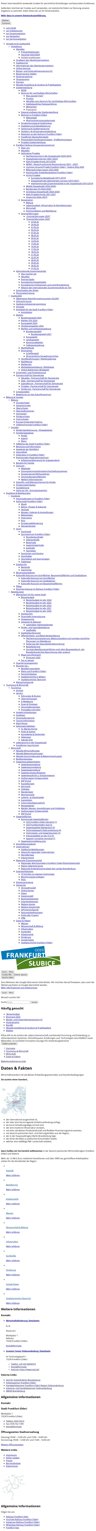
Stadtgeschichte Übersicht (33, 679)
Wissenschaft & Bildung (32, 926)
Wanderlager (27, 792)
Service (19, 693)
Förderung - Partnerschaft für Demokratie (40, 389)
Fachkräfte (26, 931)
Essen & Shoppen (29, 704)
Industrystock (27, 857)
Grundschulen (23, 402)
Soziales (15, 427)
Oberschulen (22, 408)
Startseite (10, 1048)
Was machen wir (28, 274)
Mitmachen (31, 106)
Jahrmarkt (25, 786)
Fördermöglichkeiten (26, 485)
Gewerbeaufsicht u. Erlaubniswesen (38, 775)
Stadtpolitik (16, 295)
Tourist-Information (25, 720)
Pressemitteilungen (30, 52)
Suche (4, 1002)
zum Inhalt (11, 28)
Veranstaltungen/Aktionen (33, 476)
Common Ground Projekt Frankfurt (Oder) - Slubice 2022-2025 (55, 167)
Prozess (30, 98)
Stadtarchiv (21, 564)
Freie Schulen (22, 419)
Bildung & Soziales (14, 397)
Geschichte (26, 570)
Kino (23, 520)
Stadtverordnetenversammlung (31, 304)
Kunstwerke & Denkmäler (33, 734)
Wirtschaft (31, 208)
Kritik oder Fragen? (30, 915)
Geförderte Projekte (30, 153)
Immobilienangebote (26, 844)
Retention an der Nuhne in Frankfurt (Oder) (41, 134)
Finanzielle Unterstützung (33, 616)
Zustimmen (6, 23)
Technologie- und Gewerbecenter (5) (43, 833)
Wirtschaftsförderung (22, 1320)
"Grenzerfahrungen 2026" (38, 219)
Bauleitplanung (33, 646)
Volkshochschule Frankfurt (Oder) (32, 424)
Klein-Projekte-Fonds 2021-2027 (41, 194)
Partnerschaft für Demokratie (30, 375)
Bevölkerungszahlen (30, 668)
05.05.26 (35, 230)
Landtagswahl (32, 339)
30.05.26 (35, 265)
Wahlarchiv (26, 364)
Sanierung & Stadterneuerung (35, 128)
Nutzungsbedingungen (32, 912)
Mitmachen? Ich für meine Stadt (31, 594)
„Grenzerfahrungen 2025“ (38, 216)
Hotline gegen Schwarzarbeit (34, 778)
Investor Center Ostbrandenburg (28, 1351)
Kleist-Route (21, 723)
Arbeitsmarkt (27, 934)
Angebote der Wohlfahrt (27, 449)
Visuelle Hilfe (7, 975)
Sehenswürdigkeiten (25, 726)
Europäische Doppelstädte (33, 282)
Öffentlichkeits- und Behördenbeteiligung (40, 635)
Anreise (19, 690)
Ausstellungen (27, 783)
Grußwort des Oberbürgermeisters (32, 60)
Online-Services (23, 68)
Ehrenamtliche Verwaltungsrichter (42, 356)
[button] (13, 1101)
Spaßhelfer (31, 630)
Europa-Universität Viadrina (29, 422)
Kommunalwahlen (34, 342)
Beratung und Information (28, 446)
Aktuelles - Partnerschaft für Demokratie (40, 378)
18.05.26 (35, 252)
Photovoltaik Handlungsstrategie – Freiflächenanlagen (46, 139)
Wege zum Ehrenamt (31, 655)
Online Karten (27, 890)
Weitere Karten (28, 904)
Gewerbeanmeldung (30, 764)
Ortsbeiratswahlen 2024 (32, 326)
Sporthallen (26, 556)
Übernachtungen (29, 698)
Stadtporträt (22, 63)
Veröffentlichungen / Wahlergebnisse (38, 359)
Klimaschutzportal (24, 682)
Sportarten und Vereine (32, 553)
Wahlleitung (26, 361)
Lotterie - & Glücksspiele (32, 797)
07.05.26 (35, 232)
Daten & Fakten (23, 920)
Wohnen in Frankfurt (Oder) (34, 115)
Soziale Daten (27, 940)
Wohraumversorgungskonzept (40, 120)
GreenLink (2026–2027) (36, 197)
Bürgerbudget (27, 597)
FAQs (23, 879)
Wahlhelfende (27, 348)
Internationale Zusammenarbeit (31, 271)
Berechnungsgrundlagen (32, 876)
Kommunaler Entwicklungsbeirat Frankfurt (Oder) (49, 172)
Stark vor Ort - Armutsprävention (31, 490)
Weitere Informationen (31, 479)
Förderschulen (23, 416)
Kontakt (10, 1061)
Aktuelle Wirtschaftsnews (28, 750)
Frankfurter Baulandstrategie (34, 137)
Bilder (3, 1061)
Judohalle (30, 548)
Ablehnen (5, 20)
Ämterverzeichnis (24, 76)
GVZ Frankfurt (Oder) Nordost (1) (41, 822)
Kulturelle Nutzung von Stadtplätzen (38, 581)
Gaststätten (26, 800)
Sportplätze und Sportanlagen (35, 559)
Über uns (25, 147)
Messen (24, 923)
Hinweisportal (27, 619)
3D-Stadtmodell (28, 887)
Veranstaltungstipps (30, 707)
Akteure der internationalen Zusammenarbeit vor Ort (46, 287)
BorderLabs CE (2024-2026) (38, 189)
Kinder (24, 435)
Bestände (25, 567)
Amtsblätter (26, 312)
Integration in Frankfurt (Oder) (30, 454)
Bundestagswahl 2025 (31, 317)
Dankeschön (27, 613)
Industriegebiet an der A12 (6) (40, 835)
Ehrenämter (26, 350)
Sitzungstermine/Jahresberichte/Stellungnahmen (44, 471)
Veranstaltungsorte (25, 718)
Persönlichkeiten (29, 674)
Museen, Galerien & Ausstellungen (37, 512)
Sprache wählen (8, 978)
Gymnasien (21, 413)
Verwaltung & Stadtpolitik (18, 43)
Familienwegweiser (25, 433)
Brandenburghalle (34, 537)
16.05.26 (35, 246)
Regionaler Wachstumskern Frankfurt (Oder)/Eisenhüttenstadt (50, 863)
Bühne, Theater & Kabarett (33, 507)
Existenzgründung (24, 882)
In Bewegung (27, 701)
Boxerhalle (31, 542)
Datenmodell (27, 896)
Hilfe (23, 918)
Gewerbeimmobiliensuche (33, 841)
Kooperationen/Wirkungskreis (35, 474)
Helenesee (26, 737)
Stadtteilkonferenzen (31, 633)
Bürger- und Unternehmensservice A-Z (34, 71)
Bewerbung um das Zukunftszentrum (33, 394)
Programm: (31, 109)
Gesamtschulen (23, 405)
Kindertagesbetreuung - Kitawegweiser (34, 430)
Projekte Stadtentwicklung (33, 142)
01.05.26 (35, 227)
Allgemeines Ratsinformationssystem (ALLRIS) (37, 298)
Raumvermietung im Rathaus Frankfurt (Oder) (37, 589)
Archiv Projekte (33, 175)
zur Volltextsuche (14, 30)
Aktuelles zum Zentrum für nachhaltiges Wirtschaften (51, 101)
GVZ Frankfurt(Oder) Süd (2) (39, 824)
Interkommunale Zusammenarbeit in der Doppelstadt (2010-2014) (62, 183)
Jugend (24, 438)
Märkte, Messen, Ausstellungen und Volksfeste (43, 808)
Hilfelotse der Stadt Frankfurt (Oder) (33, 443)
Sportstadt (26, 531)
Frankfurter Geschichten (27, 745)
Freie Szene (26, 517)
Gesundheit (21, 452)
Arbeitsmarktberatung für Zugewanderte (40, 460)
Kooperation (27, 200)
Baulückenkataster (29, 898)
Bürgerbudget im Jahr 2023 (38, 602)
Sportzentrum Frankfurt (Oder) (35, 534)
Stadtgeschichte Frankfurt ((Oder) (36, 942)
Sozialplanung (22, 487)
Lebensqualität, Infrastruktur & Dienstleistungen (49, 205)
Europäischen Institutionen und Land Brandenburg (45, 285)
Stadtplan (20, 715)
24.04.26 (35, 224)
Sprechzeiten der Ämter (27, 290)
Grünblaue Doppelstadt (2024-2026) (43, 191)
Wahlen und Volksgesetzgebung (36, 328)
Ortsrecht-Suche (24, 301)
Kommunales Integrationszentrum (32, 457)
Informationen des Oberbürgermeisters (35, 65)
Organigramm (22, 79)
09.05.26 (35, 238)
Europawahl (31, 337)
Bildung (29, 202)
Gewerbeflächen (23, 816)
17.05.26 (35, 249)
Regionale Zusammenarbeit (29, 860)
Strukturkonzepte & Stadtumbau (36, 123)
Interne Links (20, 1061)
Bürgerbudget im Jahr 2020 (38, 611)
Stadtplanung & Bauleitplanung (35, 126)
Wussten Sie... (22, 665)
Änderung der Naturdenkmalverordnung (45, 644)
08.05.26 (35, 235)
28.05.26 (35, 260)
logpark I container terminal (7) (40, 838)
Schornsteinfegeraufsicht (33, 803)
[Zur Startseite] (31, 969)
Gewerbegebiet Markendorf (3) (40, 827)
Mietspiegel (31, 117)
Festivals (25, 509)
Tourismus (16, 687)
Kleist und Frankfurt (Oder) (33, 671)
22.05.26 (35, 257)
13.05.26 (35, 243)
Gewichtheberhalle (35, 545)
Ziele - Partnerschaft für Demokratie (38, 380)
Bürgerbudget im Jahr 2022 (38, 605)
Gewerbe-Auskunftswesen (33, 772)
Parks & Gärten (28, 731)
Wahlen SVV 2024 (29, 320)
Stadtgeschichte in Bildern (33, 676)
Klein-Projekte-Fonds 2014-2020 (41, 161)
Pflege (19, 586)
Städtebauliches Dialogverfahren (41, 104)
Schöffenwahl (32, 353)
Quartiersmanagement (27, 663)
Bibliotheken (27, 515)
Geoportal (21, 885)
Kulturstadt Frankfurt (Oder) (29, 501)
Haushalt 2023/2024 (30, 54)
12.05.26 (35, 241)
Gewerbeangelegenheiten (28, 761)
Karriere (20, 82)
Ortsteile (20, 306)
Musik (23, 504)
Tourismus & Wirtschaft (17, 685)
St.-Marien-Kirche (29, 729)
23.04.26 (35, 221)
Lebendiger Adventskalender (39, 624)
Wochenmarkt (27, 794)
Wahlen (19, 315)
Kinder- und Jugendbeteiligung (35, 627)
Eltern (24, 441)
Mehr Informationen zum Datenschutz (19, 987)
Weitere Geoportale (30, 907)
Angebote (15, 496)
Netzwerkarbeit (28, 526)
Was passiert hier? (34, 95)
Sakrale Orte (27, 739)
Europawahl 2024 (29, 323)
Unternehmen (22, 846)
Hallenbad (26, 561)
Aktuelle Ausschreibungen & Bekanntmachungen (39, 756)
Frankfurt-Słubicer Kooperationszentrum (35, 145)
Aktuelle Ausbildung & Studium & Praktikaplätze (38, 84)
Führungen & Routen (31, 696)
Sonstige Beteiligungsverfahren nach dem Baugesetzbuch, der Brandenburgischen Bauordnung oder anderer (55, 651)
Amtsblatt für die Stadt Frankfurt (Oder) (34, 309)
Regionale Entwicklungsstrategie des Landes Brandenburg (48, 868)
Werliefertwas (27, 855)
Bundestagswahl (34, 331)
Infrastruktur (27, 929)
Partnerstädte (27, 279)
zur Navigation (13, 36)
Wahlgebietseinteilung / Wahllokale (37, 367)
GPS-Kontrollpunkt (30, 909)
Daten (24, 893)
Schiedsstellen (23, 391)
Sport (18, 528)
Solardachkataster (29, 901)
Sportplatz (31, 550)
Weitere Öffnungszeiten (12, 1444)
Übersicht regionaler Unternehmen (37, 852)
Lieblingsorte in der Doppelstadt (31, 742)
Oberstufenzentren (25, 411)
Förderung (26, 937)
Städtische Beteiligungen (32, 849)
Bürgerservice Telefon (26, 74)
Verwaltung (16, 46)
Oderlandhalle (32, 539)
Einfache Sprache (20, 975)
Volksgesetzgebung (35, 345)
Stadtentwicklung (24, 87)
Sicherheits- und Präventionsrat (31, 372)
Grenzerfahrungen (30, 213)
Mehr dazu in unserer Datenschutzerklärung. (23, 15)
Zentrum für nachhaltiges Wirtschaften (39, 93)
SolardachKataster (25, 871)
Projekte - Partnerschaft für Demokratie (39, 386)
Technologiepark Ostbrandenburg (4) (43, 830)
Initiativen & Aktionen (31, 622)
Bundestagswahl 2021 (41, 334)
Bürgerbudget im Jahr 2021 (38, 608)
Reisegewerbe (27, 805)
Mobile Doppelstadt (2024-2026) (41, 186)
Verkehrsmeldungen (30, 57)
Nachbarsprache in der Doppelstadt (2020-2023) (48, 156)
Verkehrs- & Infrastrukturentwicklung (38, 131)
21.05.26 (35, 254)
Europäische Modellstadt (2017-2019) (48, 178)
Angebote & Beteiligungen (18, 493)
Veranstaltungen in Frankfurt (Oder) (33, 498)
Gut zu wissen (27, 660)
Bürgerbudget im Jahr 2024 (38, 600)
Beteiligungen (17, 591)
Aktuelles (20, 49)
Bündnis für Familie (25, 463)
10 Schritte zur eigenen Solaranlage (37, 874)
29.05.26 (35, 263)
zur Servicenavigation (16, 39)
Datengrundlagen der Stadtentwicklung (39, 112)
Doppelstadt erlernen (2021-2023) (42, 158)
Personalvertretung (25, 293)
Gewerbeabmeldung (30, 770)
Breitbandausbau (24, 759)
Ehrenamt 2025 (33, 657)
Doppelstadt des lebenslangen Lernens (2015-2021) (55, 180)
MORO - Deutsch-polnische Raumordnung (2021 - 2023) (52, 164)
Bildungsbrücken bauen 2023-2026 (42, 169)
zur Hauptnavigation (15, 33)
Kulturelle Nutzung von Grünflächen (38, 578)
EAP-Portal (26, 781)
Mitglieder (25, 468)
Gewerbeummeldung (31, 767)
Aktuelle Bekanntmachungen (29, 753)
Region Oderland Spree (32, 866)
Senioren (20, 465)
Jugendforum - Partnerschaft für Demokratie (42, 383)
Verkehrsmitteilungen (26, 712)
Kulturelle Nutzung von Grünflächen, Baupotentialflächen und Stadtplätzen (51, 575)
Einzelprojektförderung (32, 523)
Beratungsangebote (25, 572)
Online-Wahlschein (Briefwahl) (35, 369)
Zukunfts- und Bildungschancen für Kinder (36, 482)
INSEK (23, 90)
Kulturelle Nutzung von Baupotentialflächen (41, 583)
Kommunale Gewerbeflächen (34, 819)
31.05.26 (35, 268)
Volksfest (25, 789)
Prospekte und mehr (30, 709)
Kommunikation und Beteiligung (41, 211)
